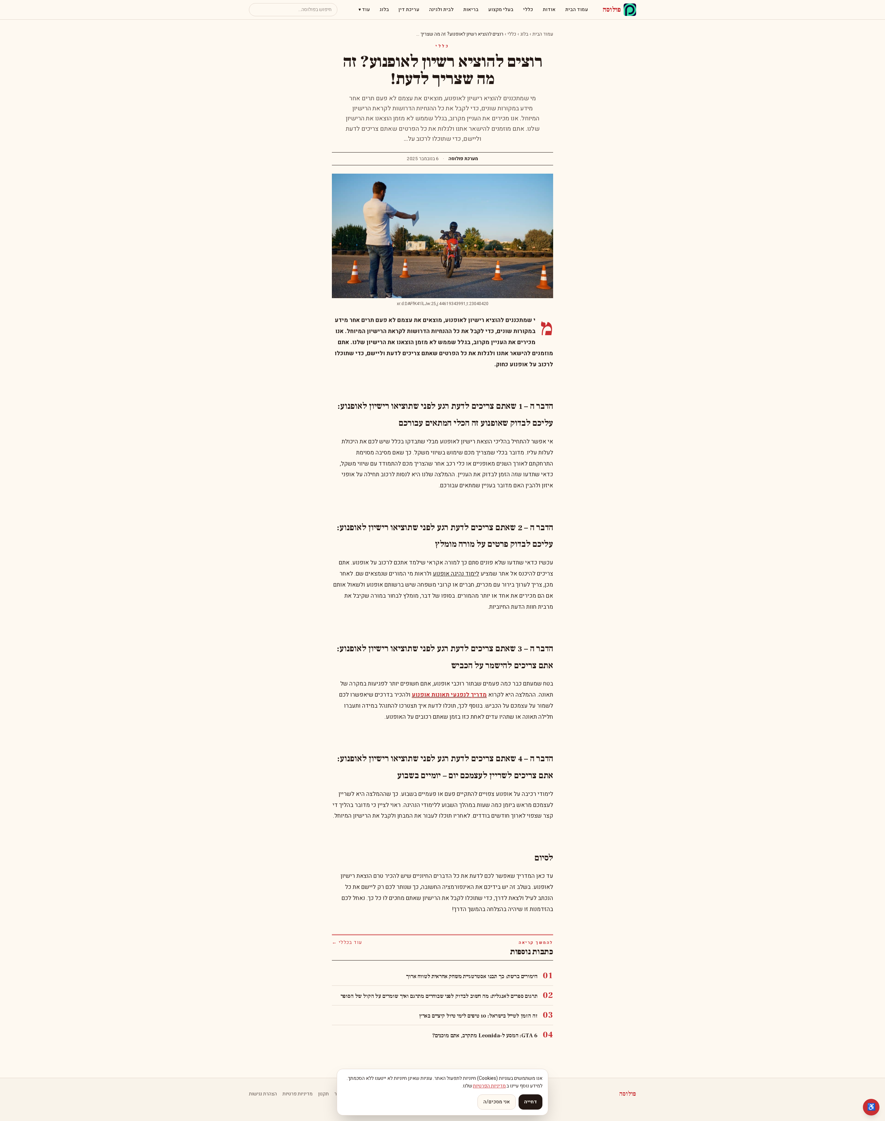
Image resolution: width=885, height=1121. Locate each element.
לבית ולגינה (441, 9)
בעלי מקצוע (500, 9)
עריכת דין (409, 9)
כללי (528, 9)
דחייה (530, 1101)
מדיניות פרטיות (297, 1094)
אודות (549, 9)
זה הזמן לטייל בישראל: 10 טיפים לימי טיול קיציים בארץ (478, 1015)
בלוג (384, 9)
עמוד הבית (576, 9)
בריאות (470, 9)
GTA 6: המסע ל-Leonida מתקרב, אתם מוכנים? (485, 1035)
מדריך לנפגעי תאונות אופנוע (449, 694)
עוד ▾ (364, 9)
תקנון (323, 1094)
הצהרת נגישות (263, 1094)
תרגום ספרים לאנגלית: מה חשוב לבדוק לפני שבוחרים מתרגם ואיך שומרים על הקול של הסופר (439, 996)
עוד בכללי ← (347, 942)
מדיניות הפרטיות (489, 1086)
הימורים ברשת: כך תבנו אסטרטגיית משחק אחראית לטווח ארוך (471, 976)
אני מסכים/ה (496, 1101)
